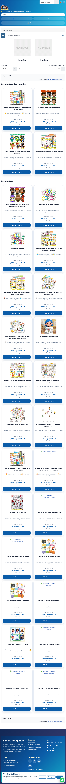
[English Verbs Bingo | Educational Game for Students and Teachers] (48, 458)
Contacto (28, 11)
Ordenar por (4, 65)
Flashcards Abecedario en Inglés (17, 556)
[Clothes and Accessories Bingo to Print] (17, 370)
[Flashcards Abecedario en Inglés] (17, 546)
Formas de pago (52, 745)
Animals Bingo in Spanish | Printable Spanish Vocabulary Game (17, 337)
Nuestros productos (35, 747)
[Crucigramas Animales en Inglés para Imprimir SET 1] (48, 414)
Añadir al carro (17, 128)
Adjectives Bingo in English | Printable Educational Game (49, 249)
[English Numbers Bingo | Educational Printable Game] (17, 458)
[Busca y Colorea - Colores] (48, 326)
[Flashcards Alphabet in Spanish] (17, 678)
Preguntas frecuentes (17, 11)
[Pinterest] (30, 765)
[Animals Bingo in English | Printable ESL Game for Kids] (48, 282)
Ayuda (49, 19)
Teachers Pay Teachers (35, 770)
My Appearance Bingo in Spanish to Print (49, 151)
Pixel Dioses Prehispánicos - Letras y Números (17, 152)
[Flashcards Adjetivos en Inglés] (17, 634)
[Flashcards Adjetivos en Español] (48, 590)
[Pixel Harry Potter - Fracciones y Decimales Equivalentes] (17, 194)
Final (60, 79)
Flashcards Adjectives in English (49, 556)
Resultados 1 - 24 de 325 (57, 65)
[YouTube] (39, 761)
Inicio (2, 11)
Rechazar (42, 777)
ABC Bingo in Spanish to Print (49, 204)
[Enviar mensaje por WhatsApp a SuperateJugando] (62, 779)
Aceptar (59, 777)
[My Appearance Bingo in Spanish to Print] (48, 141)
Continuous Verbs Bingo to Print (17, 424)
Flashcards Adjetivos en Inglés (17, 644)
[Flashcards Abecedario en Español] (48, 502)
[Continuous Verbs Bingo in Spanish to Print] (48, 370)
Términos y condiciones (10, 763)
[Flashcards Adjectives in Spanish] (17, 590)
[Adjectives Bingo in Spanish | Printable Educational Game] (17, 282)
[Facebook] (30, 761)
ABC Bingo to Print (17, 248)
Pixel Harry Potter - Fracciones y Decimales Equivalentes (17, 205)
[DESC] (19, 69)
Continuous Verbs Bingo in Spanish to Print (48, 381)
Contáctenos (32, 750)
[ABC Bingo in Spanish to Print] (48, 194)
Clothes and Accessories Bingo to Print (17, 380)
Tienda (8, 11)
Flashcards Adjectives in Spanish (17, 600)
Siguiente (56, 79)
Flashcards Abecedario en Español (49, 512)
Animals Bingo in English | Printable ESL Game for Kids (48, 293)
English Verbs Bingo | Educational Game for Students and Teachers (48, 469)
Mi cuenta (17, 19)
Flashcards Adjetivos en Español (48, 600)
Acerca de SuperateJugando (34, 744)
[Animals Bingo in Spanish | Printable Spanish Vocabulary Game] (17, 326)
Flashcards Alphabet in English (49, 644)
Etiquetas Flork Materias (17, 512)
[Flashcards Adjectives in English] (48, 546)
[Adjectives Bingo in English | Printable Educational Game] (48, 238)
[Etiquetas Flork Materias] (17, 502)
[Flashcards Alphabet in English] (48, 634)
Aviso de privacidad (9, 760)
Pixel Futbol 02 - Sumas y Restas (49, 107)
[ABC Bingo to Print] (17, 238)
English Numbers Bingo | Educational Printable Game (17, 469)
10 (53, 79)
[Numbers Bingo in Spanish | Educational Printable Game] (17, 97)
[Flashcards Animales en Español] (48, 678)
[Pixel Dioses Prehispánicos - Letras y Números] (17, 141)
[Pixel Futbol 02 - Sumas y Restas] (48, 97)
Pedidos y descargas (54, 748)
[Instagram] (34, 761)
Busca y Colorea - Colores (49, 336)
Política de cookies (9, 765)
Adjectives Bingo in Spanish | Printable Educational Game (17, 293)
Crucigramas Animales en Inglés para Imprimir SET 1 (48, 425)
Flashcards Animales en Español (48, 688)
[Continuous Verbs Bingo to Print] (17, 414)
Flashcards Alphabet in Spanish (17, 688)
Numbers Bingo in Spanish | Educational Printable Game (17, 108)
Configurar (51, 777)
